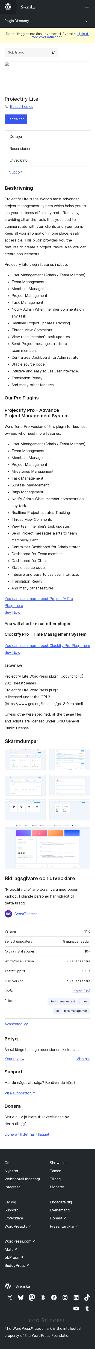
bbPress (14, 1257)
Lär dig (10, 1202)
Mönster (57, 1187)
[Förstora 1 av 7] (39, 755)
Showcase (59, 1162)
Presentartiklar (64, 1226)
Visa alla (83, 1058)
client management (62, 1001)
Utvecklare (14, 1218)
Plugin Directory (17, 21)
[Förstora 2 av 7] (84, 755)
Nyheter (11, 1171)
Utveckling (18, 160)
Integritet (12, 1187)
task (57, 1010)
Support (16, 172)
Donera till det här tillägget (27, 1134)
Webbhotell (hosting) (22, 1179)
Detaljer (15, 136)
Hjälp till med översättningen (60, 35)
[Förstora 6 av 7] (84, 805)
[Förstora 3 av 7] (39, 780)
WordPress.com (20, 1241)
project (84, 1001)
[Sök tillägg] (53, 52)
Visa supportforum (20, 1093)
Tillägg (55, 1179)
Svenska (22, 1286)
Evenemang (60, 1210)
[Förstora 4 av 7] (84, 780)
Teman (55, 1171)
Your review (14, 1058)
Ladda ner (16, 119)
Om (7, 1162)
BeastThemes (21, 106)
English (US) (81, 991)
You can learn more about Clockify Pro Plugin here (47, 645)
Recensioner (19, 148)
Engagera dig (61, 1202)
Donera (58, 1218)
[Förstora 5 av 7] (39, 805)
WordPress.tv (18, 1226)
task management (76, 1010)
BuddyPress (17, 1265)
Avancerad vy (16, 1024)
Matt (11, 1249)
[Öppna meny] (87, 7)
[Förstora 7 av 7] (84, 830)
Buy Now (12, 612)
